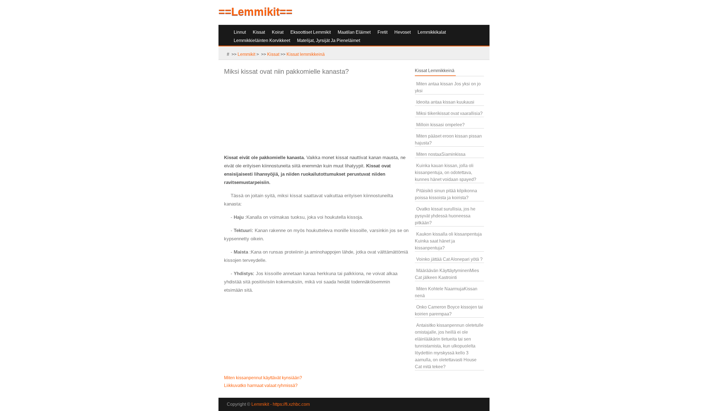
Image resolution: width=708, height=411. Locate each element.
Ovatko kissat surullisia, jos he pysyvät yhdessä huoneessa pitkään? (445, 216)
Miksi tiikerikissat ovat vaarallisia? (449, 113)
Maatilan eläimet (354, 32)
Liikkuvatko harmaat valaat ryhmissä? (261, 385)
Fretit (382, 32)
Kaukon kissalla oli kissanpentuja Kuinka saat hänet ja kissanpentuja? (448, 241)
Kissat (259, 32)
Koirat (277, 32)
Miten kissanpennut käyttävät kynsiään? (263, 377)
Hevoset (402, 32)
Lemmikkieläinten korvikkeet (262, 40)
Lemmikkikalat (432, 32)
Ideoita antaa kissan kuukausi (445, 102)
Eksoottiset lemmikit (310, 32)
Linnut (240, 32)
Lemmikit (246, 54)
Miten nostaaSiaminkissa (440, 154)
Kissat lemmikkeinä (306, 54)
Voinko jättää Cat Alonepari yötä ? (449, 259)
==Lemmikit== (255, 12)
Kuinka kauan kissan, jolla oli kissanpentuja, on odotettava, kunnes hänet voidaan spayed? (445, 172)
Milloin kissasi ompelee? (440, 124)
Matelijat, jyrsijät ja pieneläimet (328, 40)
